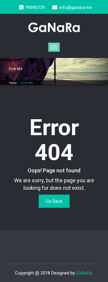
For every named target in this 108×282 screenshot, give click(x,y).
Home (13, 82)
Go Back (54, 201)
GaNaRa (84, 273)
